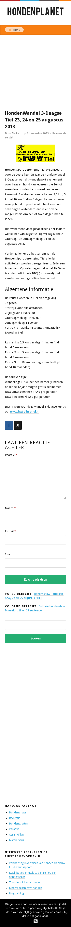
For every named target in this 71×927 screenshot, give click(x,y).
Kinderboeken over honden (25, 887)
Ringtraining (16, 893)
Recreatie (14, 818)
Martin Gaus (16, 840)
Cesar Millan (16, 834)
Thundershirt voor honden (25, 882)
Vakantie (14, 829)
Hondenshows (17, 812)
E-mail (10, 531)
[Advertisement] (35, 72)
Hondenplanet (35, 12)
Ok (35, 921)
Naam (10, 508)
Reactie (11, 455)
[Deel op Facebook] (9, 425)
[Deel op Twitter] (18, 425)
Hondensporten (18, 823)
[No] (66, 913)
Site (7, 554)
